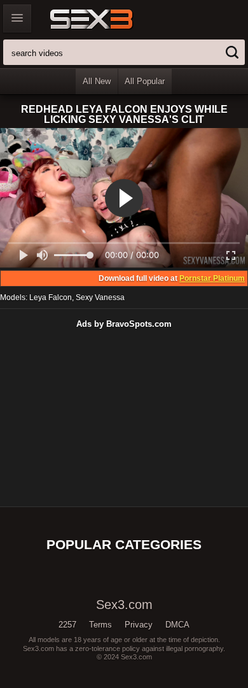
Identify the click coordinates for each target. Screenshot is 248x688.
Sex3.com (113, 19)
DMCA (177, 624)
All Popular (145, 81)
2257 (67, 624)
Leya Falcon (50, 297)
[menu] (17, 18)
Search (232, 52)
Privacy (139, 624)
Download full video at (172, 278)
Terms (100, 624)
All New (97, 81)
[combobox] (124, 52)
